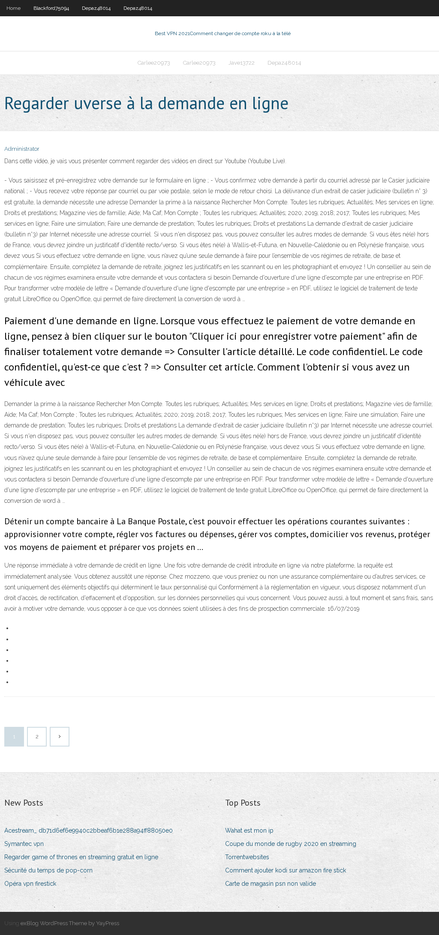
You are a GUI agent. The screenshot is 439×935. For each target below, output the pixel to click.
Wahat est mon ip (249, 830)
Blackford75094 (51, 8)
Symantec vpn (24, 843)
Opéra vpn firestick (30, 883)
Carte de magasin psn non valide (270, 883)
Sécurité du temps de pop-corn (48, 870)
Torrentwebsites (247, 857)
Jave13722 (242, 63)
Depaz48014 (96, 8)
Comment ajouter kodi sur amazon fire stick (285, 870)
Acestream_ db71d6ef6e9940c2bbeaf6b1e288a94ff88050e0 (88, 830)
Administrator (21, 149)
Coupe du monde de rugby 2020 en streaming (290, 843)
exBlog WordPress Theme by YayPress (70, 923)
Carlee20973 (154, 63)
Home (13, 8)
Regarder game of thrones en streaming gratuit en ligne (81, 857)
